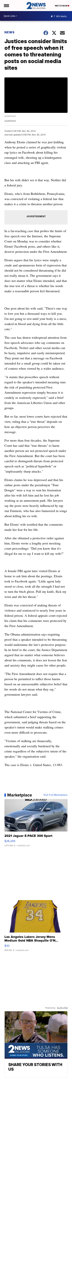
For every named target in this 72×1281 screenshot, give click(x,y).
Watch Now (61, 6)
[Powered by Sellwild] (62, 1008)
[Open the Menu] (6, 5)
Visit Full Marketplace (55, 795)
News (9, 32)
